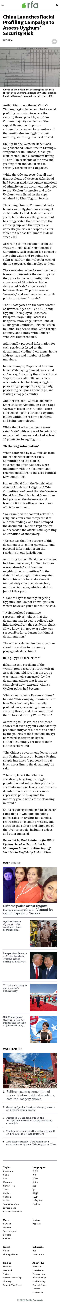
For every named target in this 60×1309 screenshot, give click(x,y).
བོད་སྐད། (35, 1193)
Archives (7, 1238)
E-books (7, 1235)
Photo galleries (10, 1254)
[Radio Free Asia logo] (30, 5)
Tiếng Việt (37, 1200)
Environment (9, 1208)
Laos (5, 1178)
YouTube (7, 1266)
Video (6, 1250)
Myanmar (7, 1182)
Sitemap (7, 1281)
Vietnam (7, 1197)
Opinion (7, 1227)
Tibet (5, 1189)
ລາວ (34, 1186)
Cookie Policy (38, 1281)
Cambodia (8, 1171)
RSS (34, 1250)
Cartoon (7, 1224)
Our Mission (38, 1270)
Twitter (6, 1274)
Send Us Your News (12, 1285)
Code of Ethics (39, 1285)
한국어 (35, 1182)
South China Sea (11, 1204)
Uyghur (6, 1193)
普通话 (35, 1171)
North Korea (9, 1186)
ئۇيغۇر (35, 1197)
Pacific (6, 1200)
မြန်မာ (35, 1178)
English (36, 1204)
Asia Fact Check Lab (12, 1211)
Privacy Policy (39, 1277)
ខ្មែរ (33, 1189)
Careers (36, 1288)
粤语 (34, 1175)
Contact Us (37, 1292)
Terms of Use (38, 1274)
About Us (36, 1266)
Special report (10, 1231)
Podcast (36, 1224)
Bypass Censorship (12, 1277)
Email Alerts (38, 1254)
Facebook (7, 1270)
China (6, 1175)
